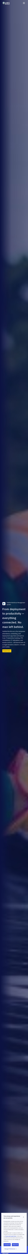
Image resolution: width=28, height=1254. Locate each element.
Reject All (15, 1244)
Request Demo (6, 651)
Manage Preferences (10, 1249)
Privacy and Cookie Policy (10, 1236)
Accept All (7, 1244)
